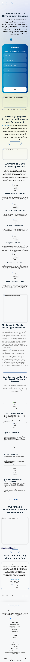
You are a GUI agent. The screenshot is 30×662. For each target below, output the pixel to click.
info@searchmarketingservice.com (15, 650)
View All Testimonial (8, 596)
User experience (6, 125)
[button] (1, 530)
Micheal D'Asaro (15, 581)
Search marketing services (8, 349)
